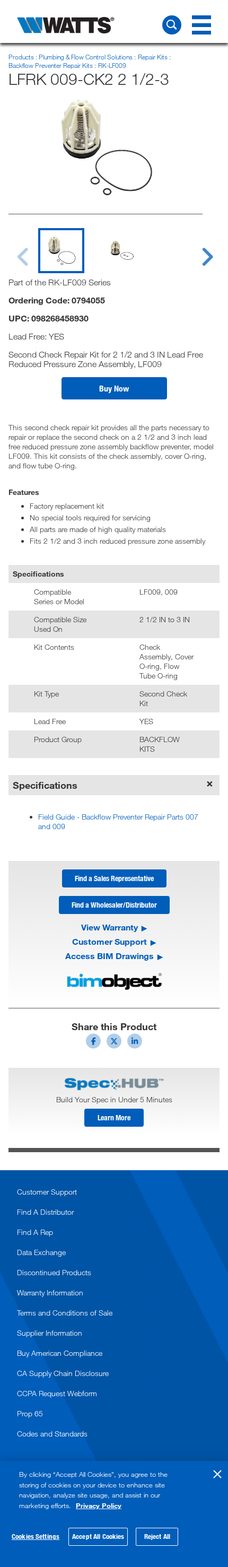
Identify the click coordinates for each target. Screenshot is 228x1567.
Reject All (157, 1536)
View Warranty (109, 927)
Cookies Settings (35, 1536)
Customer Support (109, 941)
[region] (114, 1514)
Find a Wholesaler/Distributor (114, 904)
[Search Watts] (171, 24)
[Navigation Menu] (201, 24)
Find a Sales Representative (114, 878)
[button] (114, 388)
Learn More (114, 1117)
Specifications (45, 785)
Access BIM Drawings (109, 956)
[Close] (217, 1474)
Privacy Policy (98, 1505)
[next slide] (197, 250)
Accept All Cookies (98, 1536)
